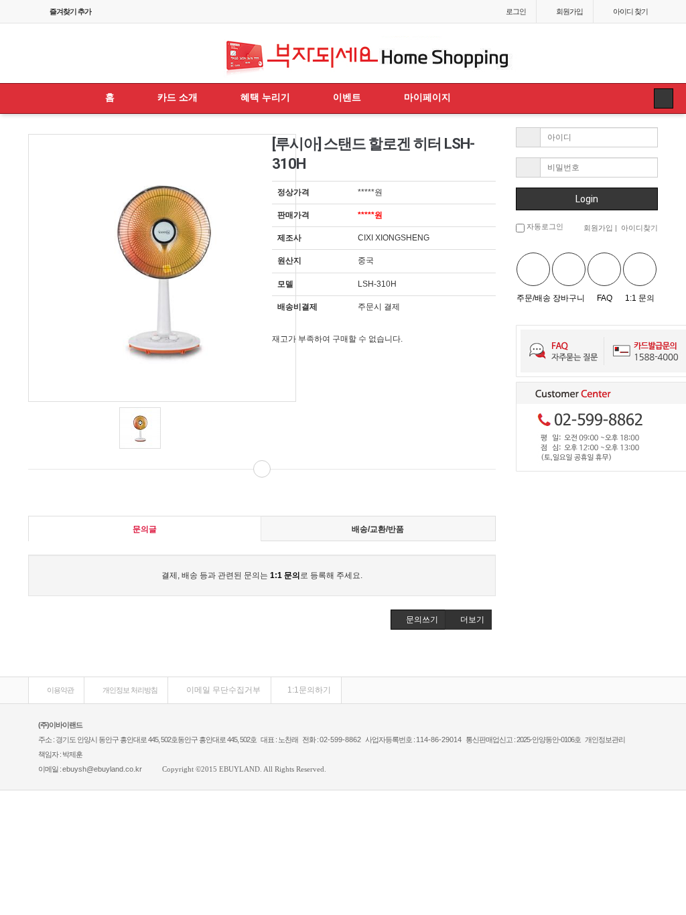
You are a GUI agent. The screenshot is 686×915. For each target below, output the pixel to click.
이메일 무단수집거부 (222, 690)
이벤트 (347, 97)
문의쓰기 (421, 619)
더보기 (471, 619)
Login (586, 199)
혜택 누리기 (265, 97)
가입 (569, 11)
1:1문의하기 (309, 690)
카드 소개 (177, 97)
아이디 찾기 (630, 11)
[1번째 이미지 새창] (140, 428)
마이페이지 (427, 97)
